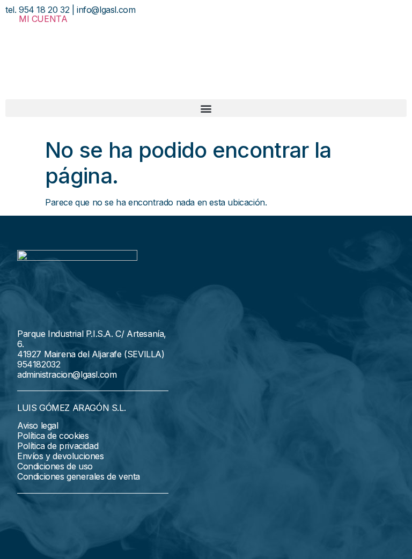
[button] (206, 108)
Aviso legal (37, 425)
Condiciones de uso (55, 466)
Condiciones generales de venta (78, 476)
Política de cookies (53, 435)
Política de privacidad (57, 445)
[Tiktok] (78, 513)
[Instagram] (53, 513)
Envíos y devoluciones (60, 456)
